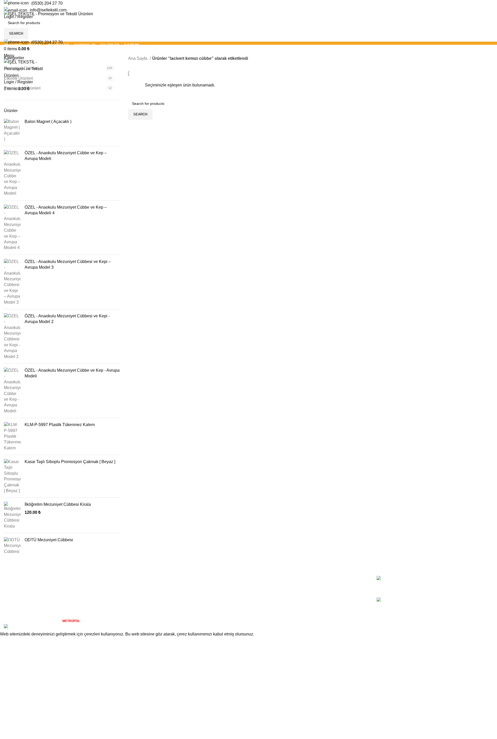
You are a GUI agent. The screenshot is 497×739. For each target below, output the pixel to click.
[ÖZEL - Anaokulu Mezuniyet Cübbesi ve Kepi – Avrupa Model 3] (12, 282)
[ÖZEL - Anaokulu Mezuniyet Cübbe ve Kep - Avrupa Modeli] (12, 391)
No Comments (439, 586)
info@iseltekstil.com (48, 10)
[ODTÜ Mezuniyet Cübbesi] (12, 545)
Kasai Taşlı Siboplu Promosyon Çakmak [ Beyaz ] (70, 461)
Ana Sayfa (138, 58)
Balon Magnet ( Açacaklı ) (48, 121)
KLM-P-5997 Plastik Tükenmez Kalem (60, 424)
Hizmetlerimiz (264, 588)
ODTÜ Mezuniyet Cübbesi (49, 540)
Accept (10, 642)
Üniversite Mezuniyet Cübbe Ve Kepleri (438, 578)
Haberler (260, 598)
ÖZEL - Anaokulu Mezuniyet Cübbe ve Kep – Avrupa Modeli (66, 156)
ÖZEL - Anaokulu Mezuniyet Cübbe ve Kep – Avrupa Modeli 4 (66, 210)
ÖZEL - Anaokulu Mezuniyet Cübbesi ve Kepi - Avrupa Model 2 (67, 319)
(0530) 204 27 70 (47, 3)
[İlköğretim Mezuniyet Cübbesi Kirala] (12, 515)
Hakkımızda (263, 578)
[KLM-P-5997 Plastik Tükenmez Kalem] (12, 436)
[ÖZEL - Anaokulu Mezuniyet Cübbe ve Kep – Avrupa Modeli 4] (12, 227)
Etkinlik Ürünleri (18, 78)
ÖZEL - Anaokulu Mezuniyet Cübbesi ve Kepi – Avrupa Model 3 (68, 264)
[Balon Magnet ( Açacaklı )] (12, 130)
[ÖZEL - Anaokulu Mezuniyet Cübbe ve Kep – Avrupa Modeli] (12, 173)
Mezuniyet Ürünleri (21, 68)
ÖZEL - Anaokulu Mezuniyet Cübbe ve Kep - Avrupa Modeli (72, 373)
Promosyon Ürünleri (22, 88)
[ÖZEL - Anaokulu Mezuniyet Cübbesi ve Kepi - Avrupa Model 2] (12, 336)
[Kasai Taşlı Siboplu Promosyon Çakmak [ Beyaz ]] (12, 476)
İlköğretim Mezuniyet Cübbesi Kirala (58, 504)
